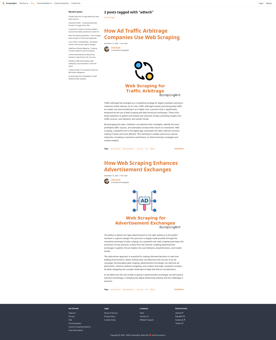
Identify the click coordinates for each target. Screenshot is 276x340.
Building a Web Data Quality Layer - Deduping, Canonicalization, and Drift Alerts (82, 63)
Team (142, 313)
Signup (269, 3)
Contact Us (75, 3)
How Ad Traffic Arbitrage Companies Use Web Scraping (142, 34)
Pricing (71, 316)
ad (146, 149)
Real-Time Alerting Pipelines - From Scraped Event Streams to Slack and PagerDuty (85, 36)
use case (140, 149)
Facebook (179, 320)
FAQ (70, 320)
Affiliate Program (147, 320)
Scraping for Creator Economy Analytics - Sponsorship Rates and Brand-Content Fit (84, 30)
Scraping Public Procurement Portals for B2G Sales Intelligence (83, 71)
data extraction (128, 149)
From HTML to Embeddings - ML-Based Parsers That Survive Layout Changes (83, 43)
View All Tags (109, 17)
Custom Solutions (61, 3)
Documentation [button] (43, 3)
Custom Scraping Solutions (80, 327)
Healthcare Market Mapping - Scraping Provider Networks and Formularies (83, 49)
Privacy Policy (109, 316)
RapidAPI (179, 316)
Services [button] (23, 3)
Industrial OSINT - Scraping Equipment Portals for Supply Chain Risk (83, 24)
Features (72, 313)
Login (261, 3)
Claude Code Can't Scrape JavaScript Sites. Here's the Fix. (84, 17)
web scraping (115, 149)
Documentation (75, 323)
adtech (152, 149)
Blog (32, 3)
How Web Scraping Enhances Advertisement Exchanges (141, 166)
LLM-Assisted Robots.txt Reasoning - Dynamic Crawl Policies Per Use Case (82, 56)
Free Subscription (76, 330)
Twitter (178, 323)
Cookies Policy (110, 320)
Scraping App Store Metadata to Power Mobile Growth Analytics (83, 77)
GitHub (178, 313)
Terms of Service (111, 313)
